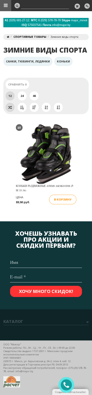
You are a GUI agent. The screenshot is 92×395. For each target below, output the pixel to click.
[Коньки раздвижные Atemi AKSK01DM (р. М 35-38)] (46, 154)
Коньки (63, 61)
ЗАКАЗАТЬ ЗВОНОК (68, 385)
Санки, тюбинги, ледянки (28, 61)
